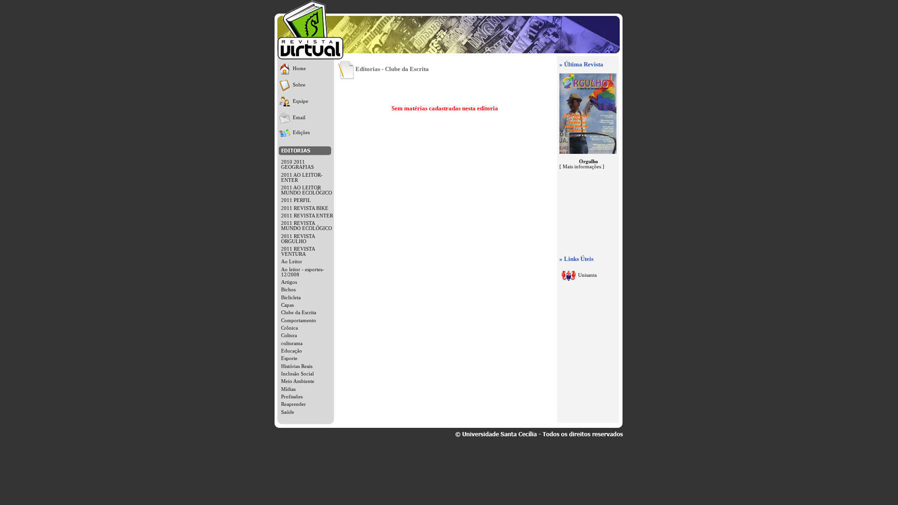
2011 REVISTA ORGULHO (298, 239)
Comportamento (298, 320)
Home (299, 68)
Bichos (288, 289)
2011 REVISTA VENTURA (298, 251)
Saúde (287, 412)
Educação (291, 351)
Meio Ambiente (297, 381)
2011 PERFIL (296, 200)
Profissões (292, 396)
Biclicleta (291, 297)
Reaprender (293, 404)
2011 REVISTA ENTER (307, 215)
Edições (301, 132)
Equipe (300, 101)
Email (299, 117)
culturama (292, 343)
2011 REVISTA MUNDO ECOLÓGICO (306, 226)
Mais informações (582, 166)
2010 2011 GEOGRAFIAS (297, 164)
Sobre (299, 84)
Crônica (289, 328)
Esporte (289, 358)
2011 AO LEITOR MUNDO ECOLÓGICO (306, 190)
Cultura (289, 335)
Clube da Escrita (298, 312)
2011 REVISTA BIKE (304, 208)
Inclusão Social (297, 373)
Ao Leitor (291, 261)
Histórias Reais (296, 366)
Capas (287, 305)
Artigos (289, 282)
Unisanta (587, 275)
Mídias (288, 389)
